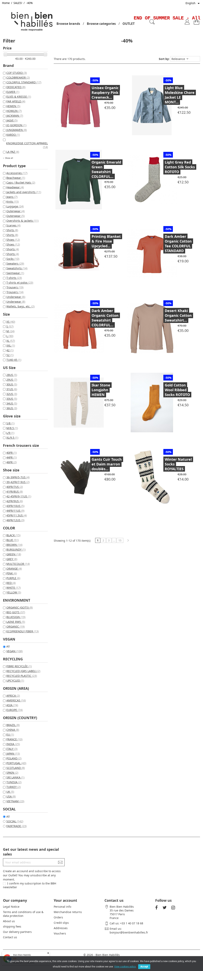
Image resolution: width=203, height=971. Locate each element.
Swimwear (15, 273)
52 (9, 355)
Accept (144, 966)
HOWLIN (14, 111)
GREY (11, 559)
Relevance (180, 59)
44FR (11, 457)
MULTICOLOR (18, 564)
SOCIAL (14, 821)
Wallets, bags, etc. (20, 306)
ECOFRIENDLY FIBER (22, 631)
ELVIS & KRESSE (18, 96)
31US (11, 389)
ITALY (11, 749)
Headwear (15, 187)
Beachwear (15, 178)
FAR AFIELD (15, 101)
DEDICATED (15, 87)
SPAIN (12, 772)
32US (11, 394)
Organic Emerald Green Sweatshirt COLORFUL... (106, 169)
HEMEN (13, 106)
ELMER (12, 92)
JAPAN (13, 753)
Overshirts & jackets (22, 221)
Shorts (12, 249)
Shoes (13, 240)
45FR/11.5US (16, 515)
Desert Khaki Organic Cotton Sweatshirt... (178, 315)
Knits (12, 201)
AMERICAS (16, 700)
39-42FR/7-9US (18, 482)
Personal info (62, 906)
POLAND (13, 758)
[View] (88, 104)
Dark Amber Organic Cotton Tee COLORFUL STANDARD (178, 243)
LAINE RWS (15, 622)
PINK (11, 573)
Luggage (15, 206)
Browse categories (101, 23)
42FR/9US (14, 501)
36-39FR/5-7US (18, 477)
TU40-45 (13, 360)
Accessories (16, 173)
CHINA (12, 730)
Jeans (11, 197)
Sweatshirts (16, 268)
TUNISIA (13, 782)
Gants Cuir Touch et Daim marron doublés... (107, 464)
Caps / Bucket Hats (20, 182)
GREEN (13, 554)
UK (10, 792)
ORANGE (14, 568)
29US (11, 379)
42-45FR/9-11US (18, 496)
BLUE (12, 540)
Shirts (12, 230)
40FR (11, 453)
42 (9, 350)
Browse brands (68, 23)
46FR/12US (15, 520)
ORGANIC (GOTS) (19, 607)
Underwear (15, 297)
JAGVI (11, 120)
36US (11, 408)
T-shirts (14, 278)
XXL (10, 345)
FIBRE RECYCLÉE (19, 666)
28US (11, 375)
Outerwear (15, 211)
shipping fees (12, 926)
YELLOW (13, 592)
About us (9, 921)
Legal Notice (11, 906)
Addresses (61, 928)
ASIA (12, 705)
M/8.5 (12, 428)
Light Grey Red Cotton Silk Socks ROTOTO (180, 167)
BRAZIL (13, 725)
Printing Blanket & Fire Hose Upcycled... (106, 241)
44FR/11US (15, 510)
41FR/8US (14, 491)
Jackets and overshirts (23, 192)
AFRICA (13, 695)
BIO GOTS (15, 612)
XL (10, 341)
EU (10, 734)
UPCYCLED (15, 680)
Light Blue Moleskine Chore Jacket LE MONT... (179, 94)
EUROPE (14, 710)
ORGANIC (15, 626)
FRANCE (14, 739)
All (8, 646)
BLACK (13, 535)
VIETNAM (15, 801)
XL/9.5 (12, 437)
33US (11, 399)
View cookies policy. (125, 966)
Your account (65, 900)
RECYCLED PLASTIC (21, 676)
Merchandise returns (68, 912)
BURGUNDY (16, 549)
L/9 (10, 433)
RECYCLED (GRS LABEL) (23, 671)
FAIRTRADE (16, 826)
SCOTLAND (15, 768)
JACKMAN (14, 116)
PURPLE (13, 578)
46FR (11, 462)
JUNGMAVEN (16, 130)
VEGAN (14, 651)
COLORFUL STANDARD (23, 82)
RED (11, 583)
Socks (12, 259)
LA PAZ (12, 152)
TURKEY (13, 787)
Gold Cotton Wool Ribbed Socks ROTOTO (177, 390)
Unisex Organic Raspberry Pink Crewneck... (105, 92)
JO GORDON (16, 125)
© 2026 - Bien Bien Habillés (101, 955)
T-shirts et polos (19, 282)
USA (11, 796)
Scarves (13, 225)
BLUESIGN (15, 617)
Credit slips (61, 923)
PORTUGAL (16, 763)
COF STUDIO (16, 73)
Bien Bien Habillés (22, 955)
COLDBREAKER (18, 77)
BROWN (14, 545)
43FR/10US (15, 506)
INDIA (13, 744)
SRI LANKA (15, 777)
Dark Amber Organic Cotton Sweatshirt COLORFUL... (105, 317)
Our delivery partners (17, 932)
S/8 (10, 423)
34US (11, 403)
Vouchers (60, 933)
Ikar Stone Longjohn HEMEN (101, 390)
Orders (58, 917)
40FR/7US (14, 487)
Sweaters (15, 263)
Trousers (14, 287)
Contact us (10, 937)
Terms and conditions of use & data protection (23, 914)
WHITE (13, 588)
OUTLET (129, 23)
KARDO (13, 135)
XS (10, 322)
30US (11, 384)
